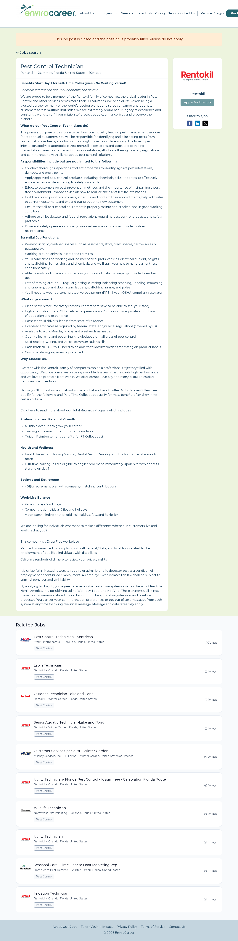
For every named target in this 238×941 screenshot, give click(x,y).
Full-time (70, 756)
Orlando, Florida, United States (68, 670)
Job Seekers (124, 13)
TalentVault (90, 927)
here (31, 410)
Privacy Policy (127, 927)
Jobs (73, 927)
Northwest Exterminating (50, 813)
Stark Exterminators (47, 642)
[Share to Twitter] (205, 123)
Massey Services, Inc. (47, 756)
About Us (87, 13)
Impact (107, 927)
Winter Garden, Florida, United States (72, 699)
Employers (104, 13)
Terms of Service (153, 927)
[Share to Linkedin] (197, 123)
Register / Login (212, 13)
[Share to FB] (189, 123)
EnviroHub (144, 13)
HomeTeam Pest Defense (51, 870)
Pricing (160, 13)
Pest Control (44, 648)
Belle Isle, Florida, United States (83, 642)
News (172, 13)
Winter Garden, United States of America (106, 756)
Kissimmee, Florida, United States (61, 73)
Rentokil (26, 73)
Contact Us (186, 13)
